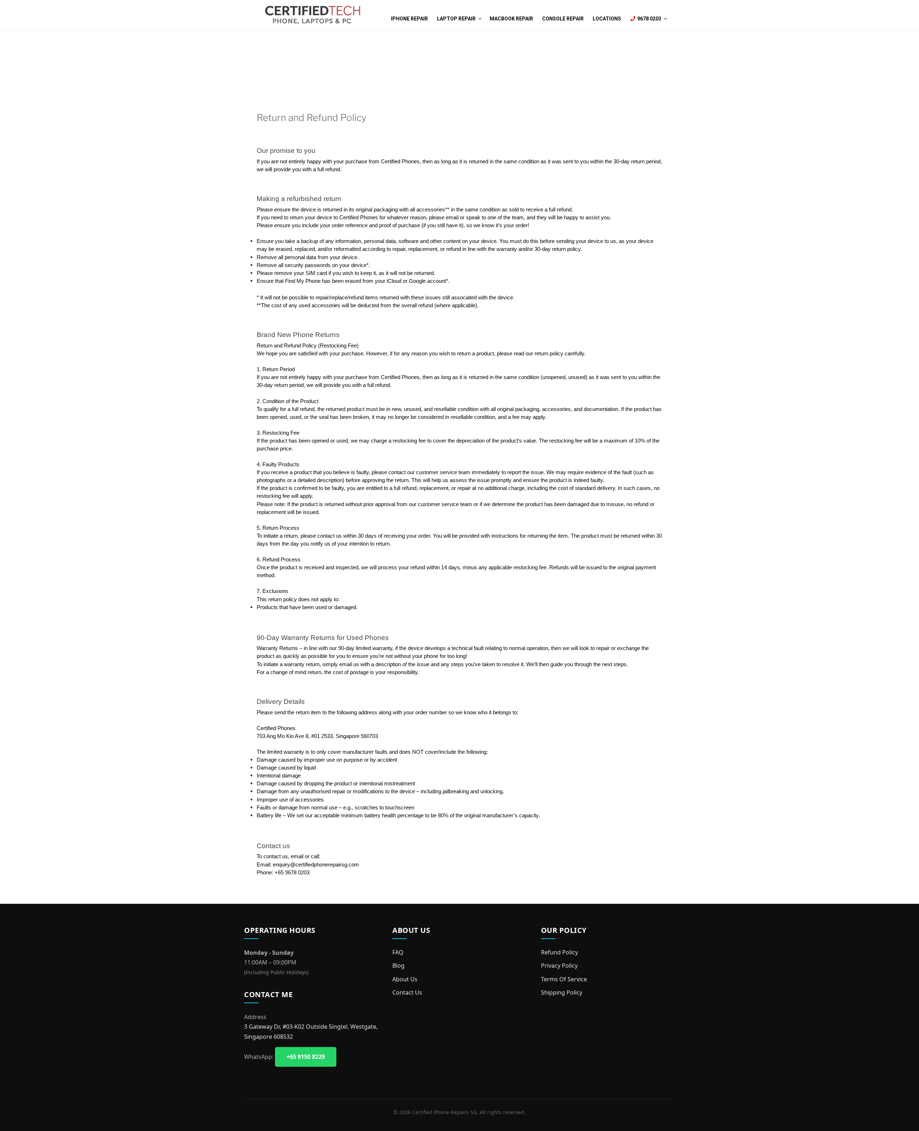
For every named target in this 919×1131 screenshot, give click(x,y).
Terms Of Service (564, 979)
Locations (607, 19)
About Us (404, 979)
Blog (398, 965)
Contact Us (407, 992)
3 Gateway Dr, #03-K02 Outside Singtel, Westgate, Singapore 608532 (311, 1031)
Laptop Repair (456, 19)
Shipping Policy (561, 992)
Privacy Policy (559, 965)
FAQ (397, 952)
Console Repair (563, 19)
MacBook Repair (511, 19)
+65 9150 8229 (305, 1057)
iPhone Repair (409, 19)
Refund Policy (559, 952)
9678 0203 (648, 19)
